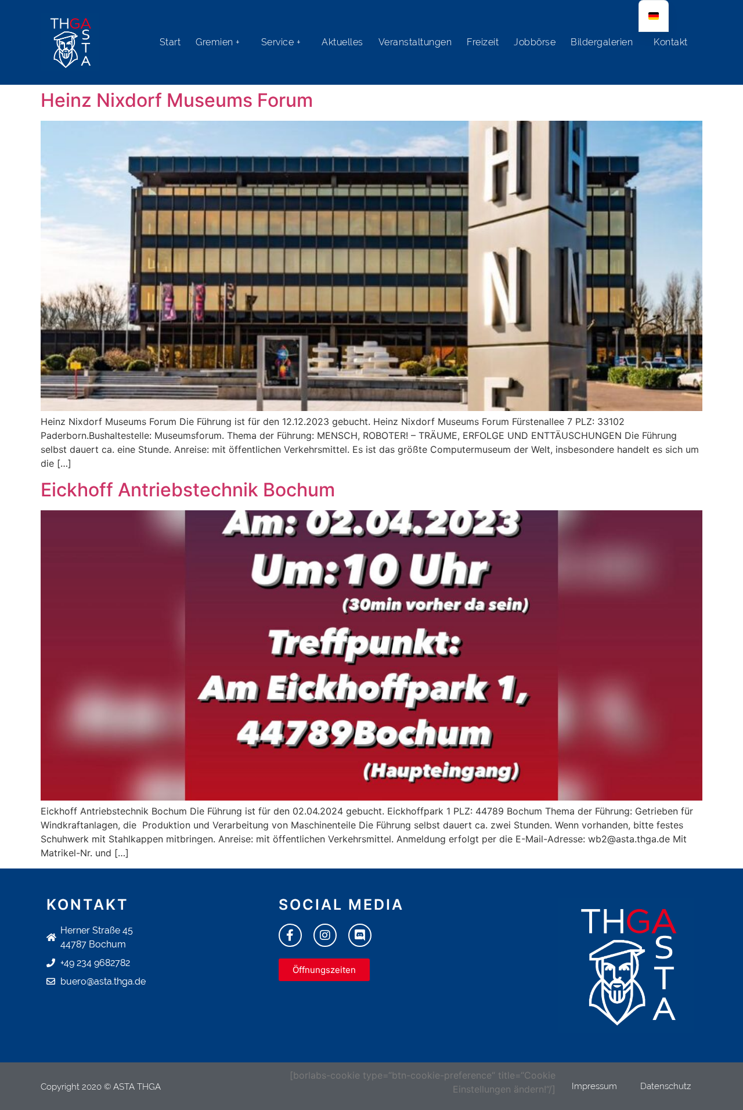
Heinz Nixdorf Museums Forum (177, 100)
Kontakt (671, 42)
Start (170, 42)
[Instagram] (325, 935)
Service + (281, 42)
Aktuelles (342, 42)
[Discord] (360, 935)
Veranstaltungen (415, 42)
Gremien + (218, 42)
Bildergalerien (602, 42)
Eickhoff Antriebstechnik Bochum (188, 489)
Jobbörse (535, 42)
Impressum (594, 1086)
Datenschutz (665, 1086)
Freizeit (483, 42)
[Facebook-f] (290, 935)
